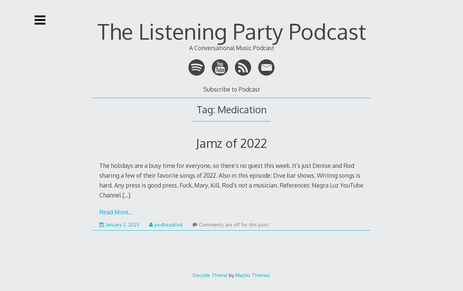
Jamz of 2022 (231, 143)
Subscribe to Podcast (231, 89)
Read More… (116, 212)
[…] (126, 195)
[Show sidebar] (40, 20)
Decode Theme (210, 275)
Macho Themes (253, 275)
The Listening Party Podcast (231, 31)
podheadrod (168, 225)
